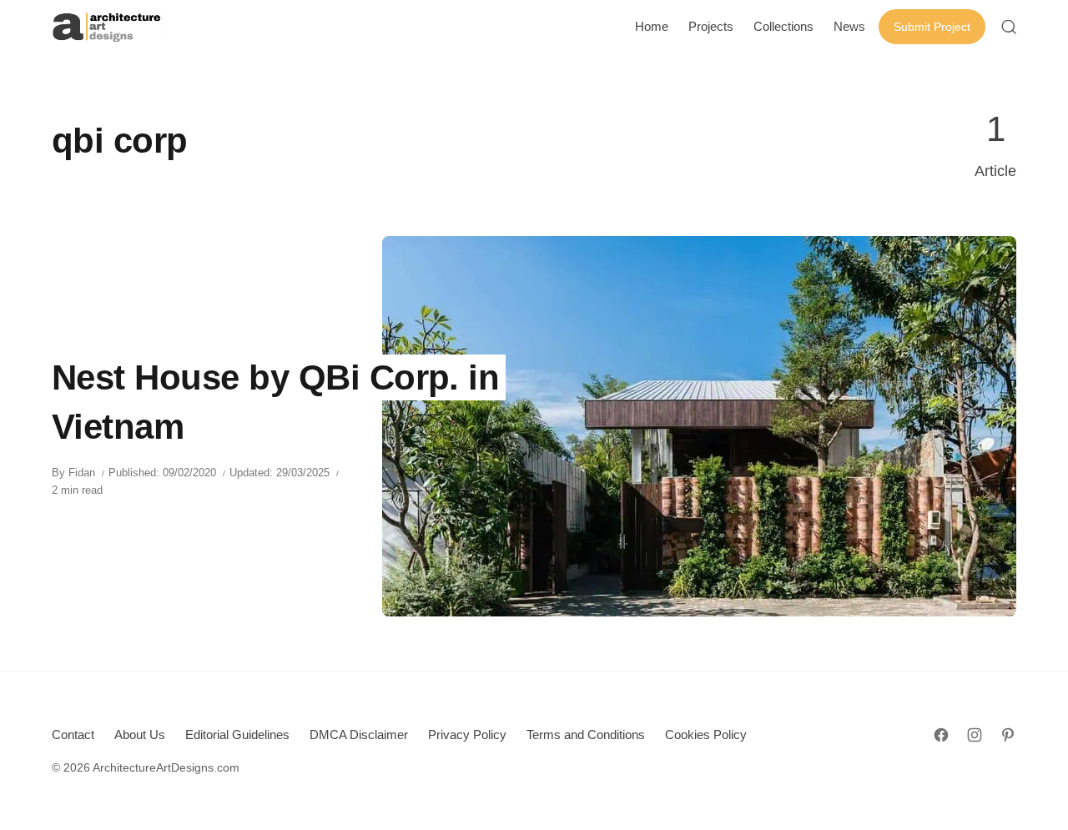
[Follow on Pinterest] (1008, 735)
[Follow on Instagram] (975, 735)
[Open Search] (1008, 26)
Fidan (81, 472)
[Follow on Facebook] (941, 735)
